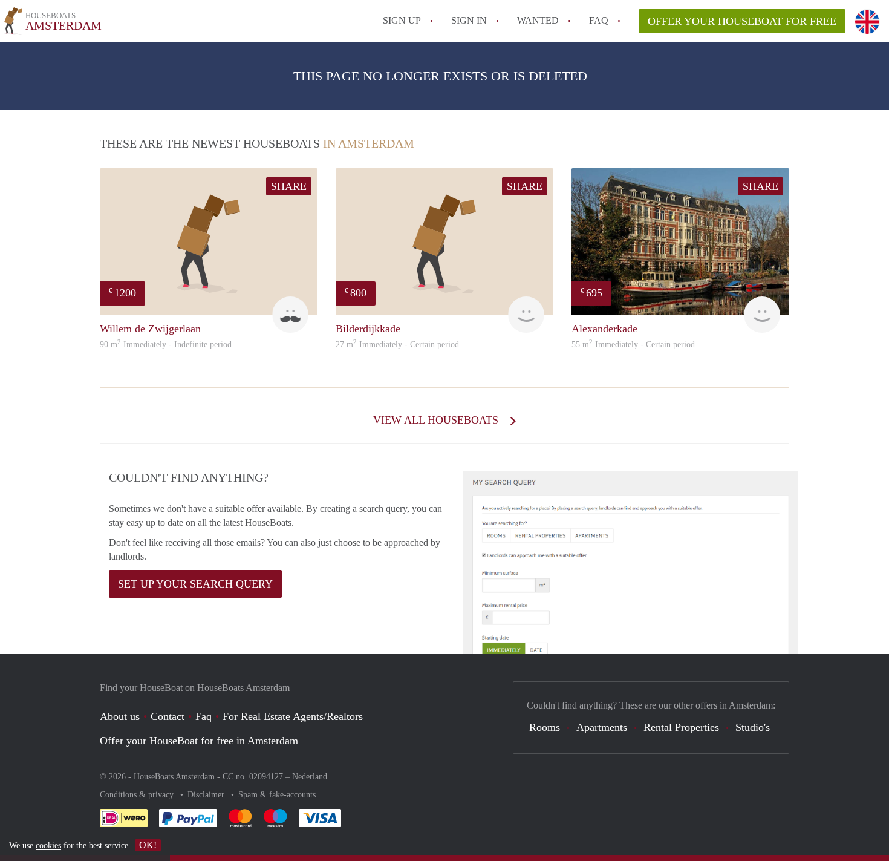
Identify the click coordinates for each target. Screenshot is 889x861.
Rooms (544, 727)
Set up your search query (195, 584)
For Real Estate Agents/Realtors (293, 716)
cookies (48, 845)
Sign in (469, 20)
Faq (203, 716)
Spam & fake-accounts (277, 794)
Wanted (538, 20)
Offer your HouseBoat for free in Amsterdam (199, 741)
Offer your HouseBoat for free (742, 21)
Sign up (402, 20)
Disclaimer (207, 794)
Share (289, 186)
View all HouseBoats (437, 420)
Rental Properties (681, 727)
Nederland (309, 776)
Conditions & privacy (138, 794)
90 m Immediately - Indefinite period (166, 344)
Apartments (601, 727)
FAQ (598, 20)
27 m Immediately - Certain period (397, 344)
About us (120, 716)
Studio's (752, 727)
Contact (167, 716)
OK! (148, 845)
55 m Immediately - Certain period (633, 344)
